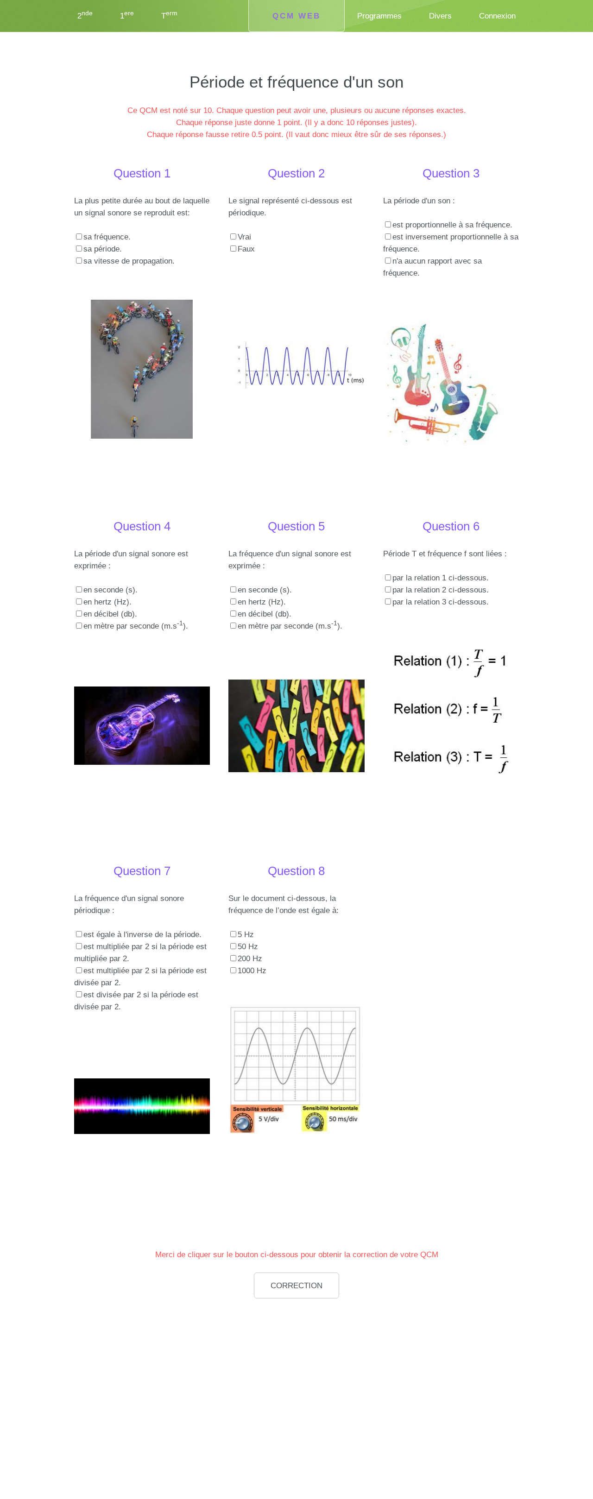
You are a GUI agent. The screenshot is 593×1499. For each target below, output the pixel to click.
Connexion (497, 15)
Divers (440, 15)
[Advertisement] (143, 1368)
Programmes (379, 15)
